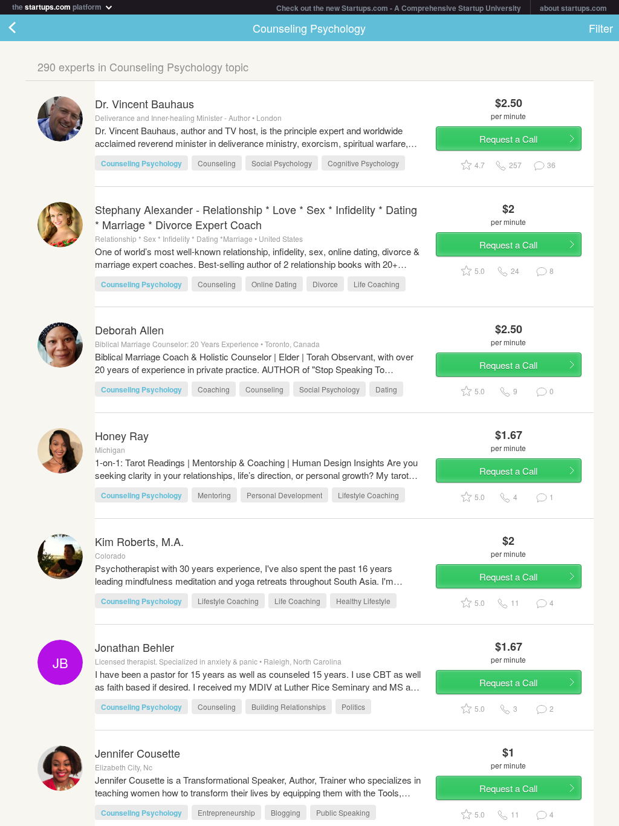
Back (24, 28)
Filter (601, 28)
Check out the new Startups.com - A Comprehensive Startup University (398, 7)
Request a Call (508, 138)
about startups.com (573, 7)
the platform (57, 5)
